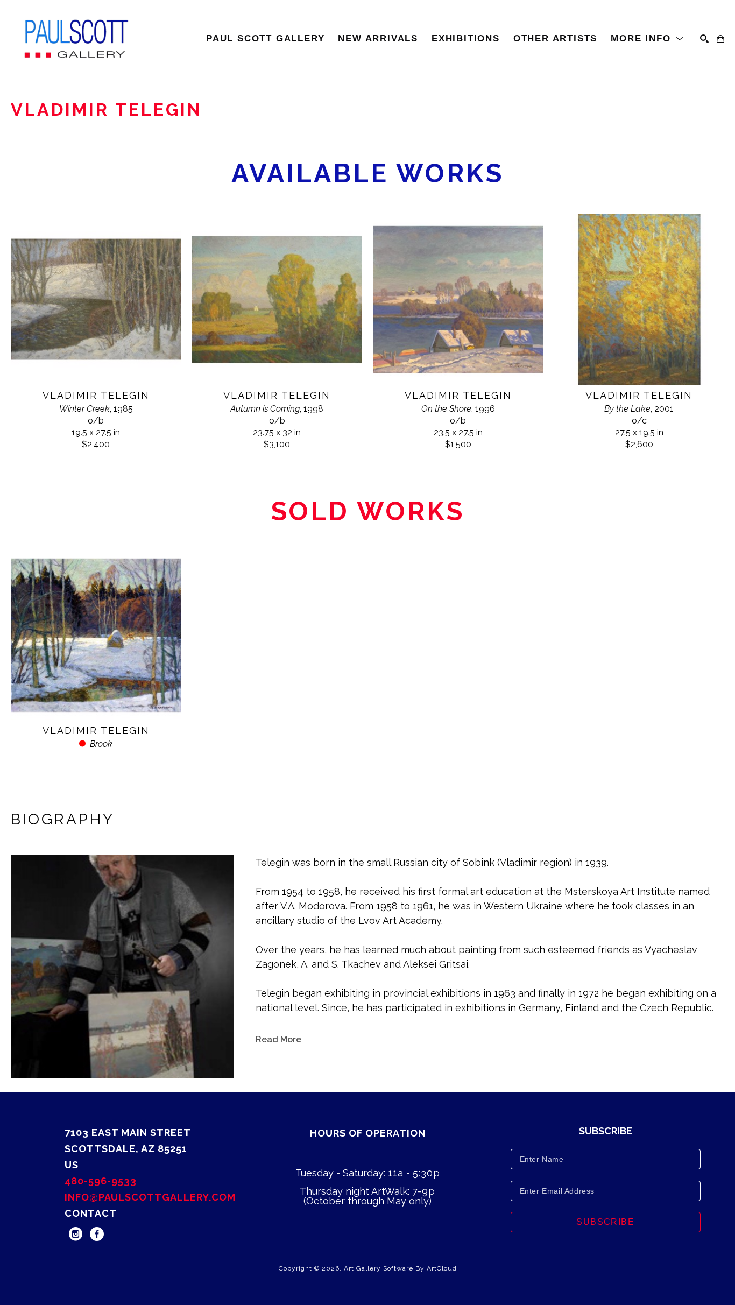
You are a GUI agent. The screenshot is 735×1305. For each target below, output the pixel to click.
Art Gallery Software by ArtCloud (400, 1268)
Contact (91, 1213)
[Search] (704, 38)
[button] (647, 38)
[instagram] (75, 1234)
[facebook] (97, 1234)
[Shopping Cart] (720, 38)
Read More (278, 1039)
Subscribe (605, 1221)
